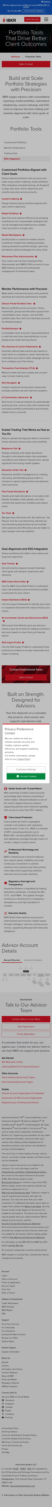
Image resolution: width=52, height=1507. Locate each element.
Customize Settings (26, 769)
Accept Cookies (28, 776)
